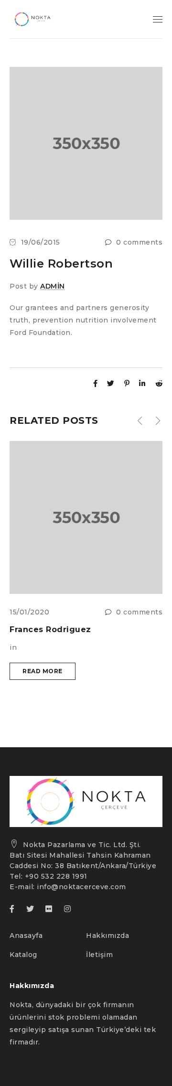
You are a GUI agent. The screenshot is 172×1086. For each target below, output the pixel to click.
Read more (42, 671)
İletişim (99, 954)
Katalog (23, 954)
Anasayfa (26, 935)
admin (52, 286)
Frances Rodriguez (50, 629)
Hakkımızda (107, 935)
